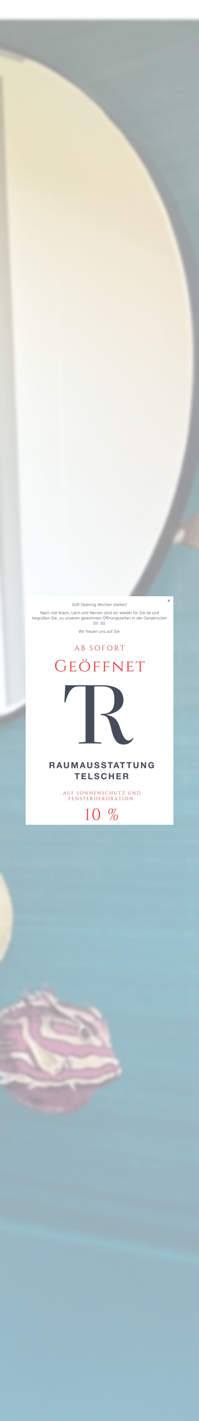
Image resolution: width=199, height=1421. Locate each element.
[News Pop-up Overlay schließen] (168, 600)
